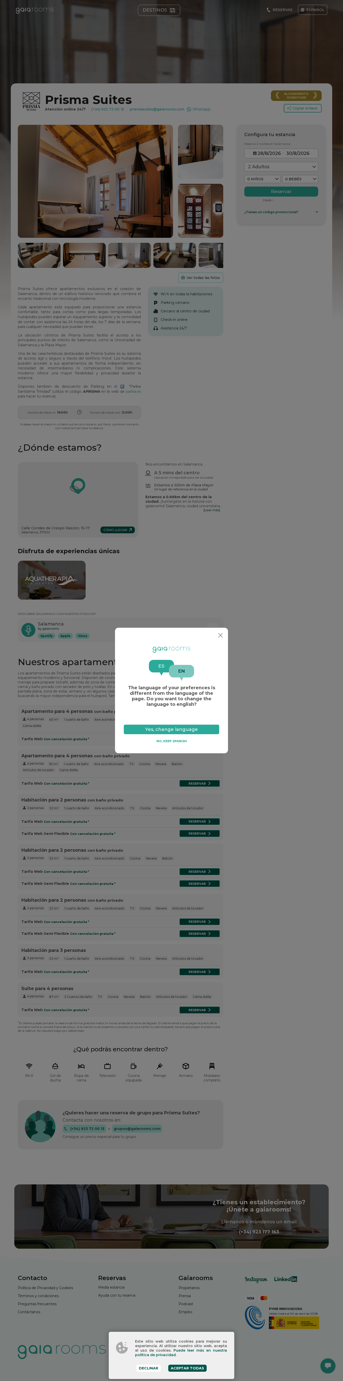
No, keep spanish (171, 741)
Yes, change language (171, 729)
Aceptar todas (187, 1368)
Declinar (148, 1368)
